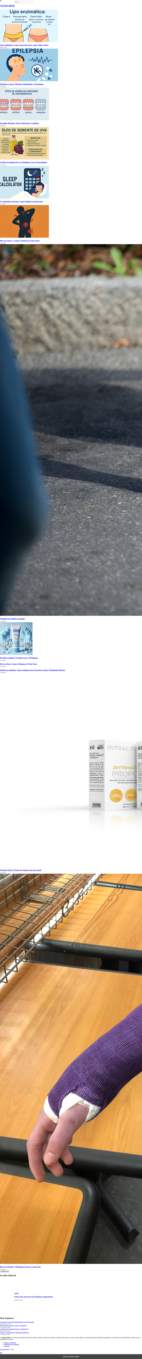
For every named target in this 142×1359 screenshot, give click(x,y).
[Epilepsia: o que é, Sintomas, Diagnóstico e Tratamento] (29, 80)
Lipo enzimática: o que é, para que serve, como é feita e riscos (24, 45)
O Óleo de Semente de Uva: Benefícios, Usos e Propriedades (23, 162)
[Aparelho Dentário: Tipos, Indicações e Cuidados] (24, 120)
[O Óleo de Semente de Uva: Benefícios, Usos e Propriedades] (24, 159)
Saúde (16, 1293)
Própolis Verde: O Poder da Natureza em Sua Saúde (20, 870)
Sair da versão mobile (71, 1357)
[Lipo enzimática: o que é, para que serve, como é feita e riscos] (29, 41)
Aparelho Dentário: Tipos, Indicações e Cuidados (19, 123)
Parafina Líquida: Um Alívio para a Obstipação (19, 658)
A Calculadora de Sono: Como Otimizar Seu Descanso (21, 202)
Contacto (6, 1346)
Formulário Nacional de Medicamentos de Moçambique (17, 1322)
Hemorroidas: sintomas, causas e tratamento (13, 1325)
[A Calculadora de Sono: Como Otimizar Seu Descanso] (24, 198)
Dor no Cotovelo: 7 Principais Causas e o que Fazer (20, 1267)
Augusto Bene (4, 1349)
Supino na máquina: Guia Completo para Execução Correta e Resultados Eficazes (32, 670)
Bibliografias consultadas (11, 1344)
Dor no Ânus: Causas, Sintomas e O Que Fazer (18, 664)
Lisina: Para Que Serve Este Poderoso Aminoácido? (33, 1297)
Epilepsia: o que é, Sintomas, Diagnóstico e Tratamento (22, 84)
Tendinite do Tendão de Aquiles (12, 619)
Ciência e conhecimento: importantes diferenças (14, 1332)
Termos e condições (10, 1342)
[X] (1, 1353)
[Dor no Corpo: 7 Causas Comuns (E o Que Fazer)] (24, 237)
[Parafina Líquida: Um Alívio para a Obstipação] (16, 654)
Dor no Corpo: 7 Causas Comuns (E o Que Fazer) (20, 241)
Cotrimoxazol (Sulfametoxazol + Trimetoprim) (14, 1329)
